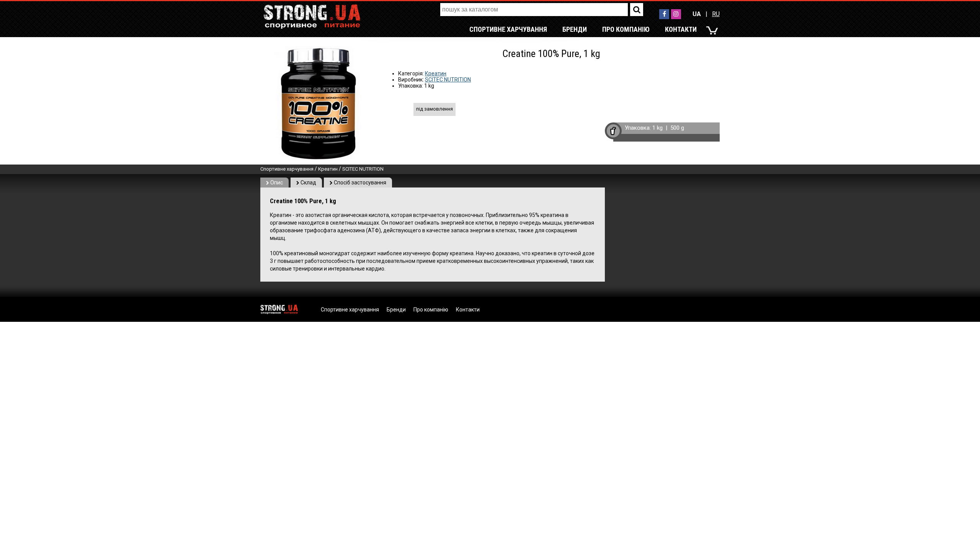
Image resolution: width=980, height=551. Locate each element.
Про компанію (626, 29)
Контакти (681, 29)
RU (716, 14)
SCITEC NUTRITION (448, 80)
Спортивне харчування (508, 29)
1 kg (657, 127)
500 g (677, 127)
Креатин (435, 73)
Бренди (574, 29)
